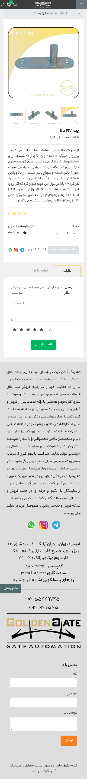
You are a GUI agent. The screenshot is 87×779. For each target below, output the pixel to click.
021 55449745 (44, 599)
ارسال (69, 740)
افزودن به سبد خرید (62, 249)
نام (75, 674)
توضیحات (17, 304)
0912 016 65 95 (43, 608)
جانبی (77, 14)
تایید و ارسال (43, 345)
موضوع (72, 693)
